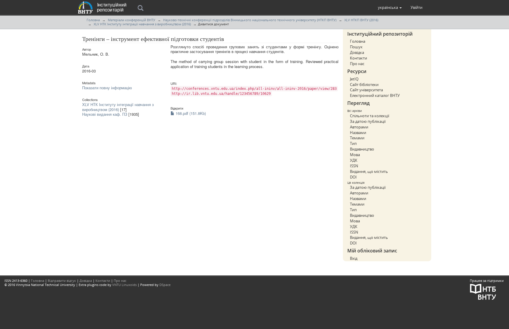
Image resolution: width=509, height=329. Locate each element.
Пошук (356, 46)
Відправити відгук (62, 280)
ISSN (354, 165)
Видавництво (362, 149)
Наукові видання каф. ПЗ (104, 114)
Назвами (358, 132)
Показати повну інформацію (107, 87)
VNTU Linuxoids (124, 284)
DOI (353, 177)
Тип (353, 143)
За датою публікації (368, 121)
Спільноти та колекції (369, 115)
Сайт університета (366, 89)
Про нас (357, 63)
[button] (390, 7)
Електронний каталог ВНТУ (375, 95)
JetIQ (354, 79)
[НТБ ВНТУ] (483, 291)
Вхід (353, 258)
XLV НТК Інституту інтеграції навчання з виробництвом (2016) (142, 24)
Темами (357, 137)
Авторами (359, 127)
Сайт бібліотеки (364, 84)
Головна (93, 20)
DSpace (165, 284)
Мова (355, 154)
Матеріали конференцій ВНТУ (131, 20)
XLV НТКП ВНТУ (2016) (361, 20)
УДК (353, 160)
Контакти (358, 58)
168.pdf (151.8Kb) (190, 113)
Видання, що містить (369, 171)
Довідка (357, 52)
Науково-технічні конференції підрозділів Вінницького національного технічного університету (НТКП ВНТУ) (249, 20)
